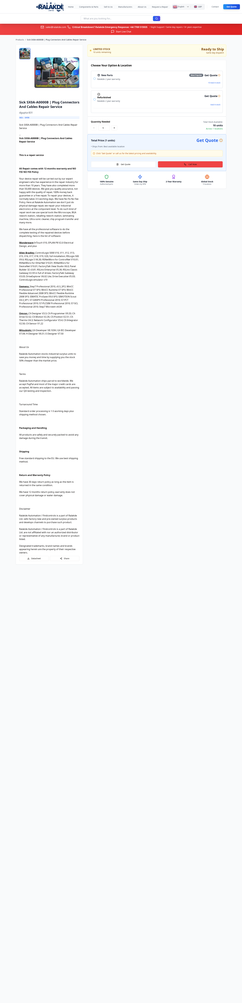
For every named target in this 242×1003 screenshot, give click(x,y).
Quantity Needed (100, 121)
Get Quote (232, 6)
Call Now (193, 164)
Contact (215, 6)
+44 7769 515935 (138, 27)
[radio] (94, 78)
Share (66, 558)
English (180, 6)
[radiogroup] (157, 92)
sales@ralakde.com (56, 27)
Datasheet (36, 558)
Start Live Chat (123, 31)
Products (20, 39)
